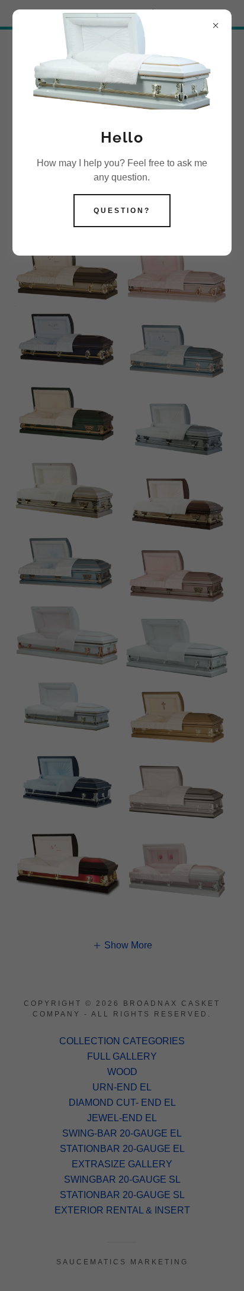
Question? (122, 210)
